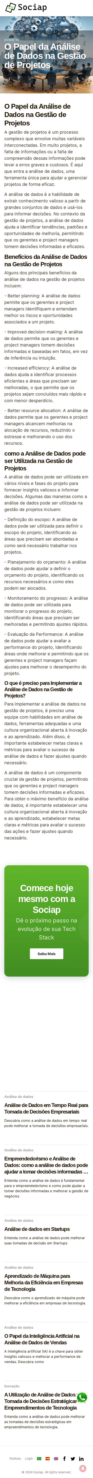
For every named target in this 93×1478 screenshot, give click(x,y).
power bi (11, 39)
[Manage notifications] (82, 1468)
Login (29, 1458)
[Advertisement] (46, 1038)
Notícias (15, 1458)
